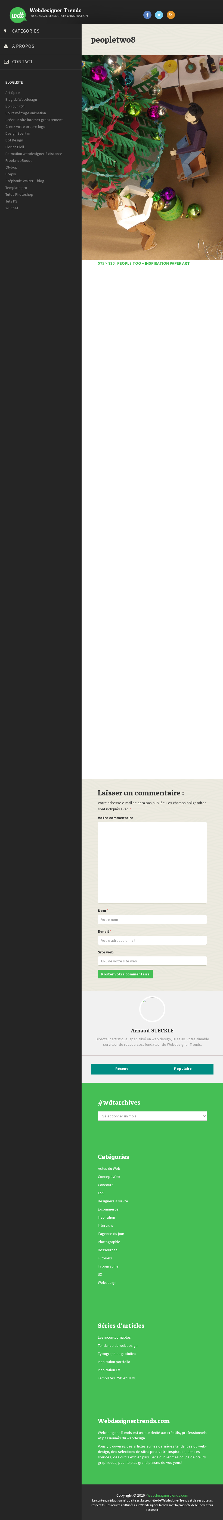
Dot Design (14, 140)
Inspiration (106, 1217)
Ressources (107, 1250)
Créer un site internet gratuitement (34, 119)
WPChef (11, 208)
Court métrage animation (25, 112)
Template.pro (16, 187)
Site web (106, 952)
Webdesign (107, 1282)
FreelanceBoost (18, 160)
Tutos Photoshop (19, 194)
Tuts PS (11, 201)
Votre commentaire (115, 817)
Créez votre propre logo (25, 126)
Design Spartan (17, 133)
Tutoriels (105, 1258)
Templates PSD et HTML (117, 1378)
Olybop (11, 167)
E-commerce (108, 1209)
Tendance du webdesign (118, 1345)
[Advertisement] (152, 525)
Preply (10, 174)
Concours (105, 1185)
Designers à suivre (113, 1201)
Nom (102, 910)
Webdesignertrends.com (167, 1495)
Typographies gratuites (117, 1353)
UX (100, 1274)
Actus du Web (109, 1168)
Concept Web (109, 1176)
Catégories (26, 31)
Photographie (109, 1242)
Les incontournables (114, 1337)
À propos (23, 46)
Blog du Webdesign (21, 99)
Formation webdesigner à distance (33, 153)
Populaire (183, 1068)
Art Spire (12, 92)
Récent (121, 1068)
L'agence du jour (111, 1233)
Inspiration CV (109, 1369)
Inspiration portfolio (114, 1361)
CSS (101, 1193)
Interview (105, 1225)
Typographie (108, 1266)
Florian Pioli (14, 146)
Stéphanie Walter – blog (24, 180)
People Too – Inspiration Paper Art (153, 263)
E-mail (103, 931)
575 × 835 (106, 263)
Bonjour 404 (14, 106)
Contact (22, 62)
